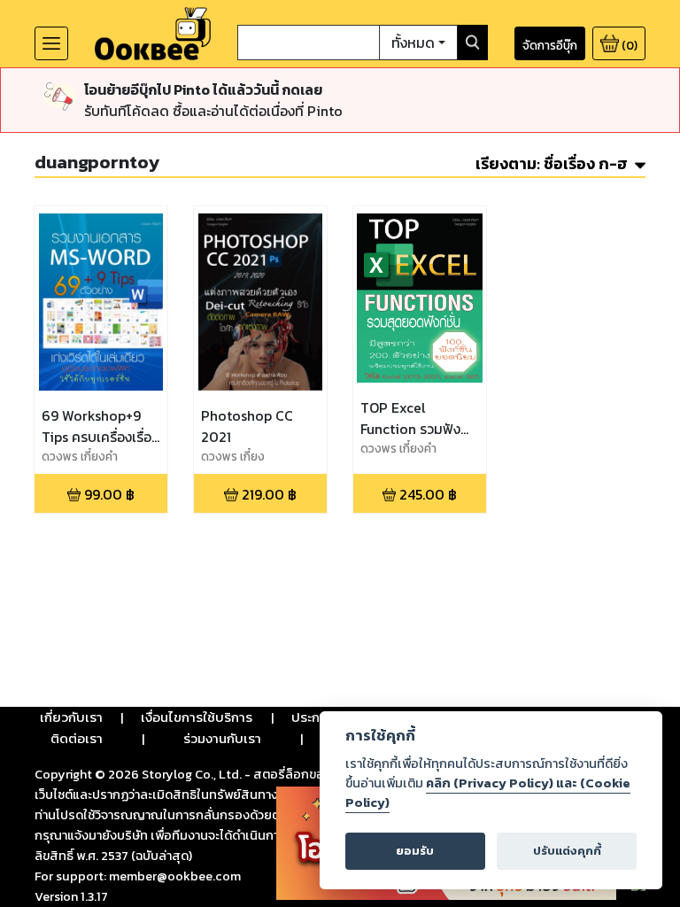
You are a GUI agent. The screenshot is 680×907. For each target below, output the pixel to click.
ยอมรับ (415, 850)
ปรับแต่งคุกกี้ (567, 850)
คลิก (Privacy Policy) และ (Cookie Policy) (487, 792)
